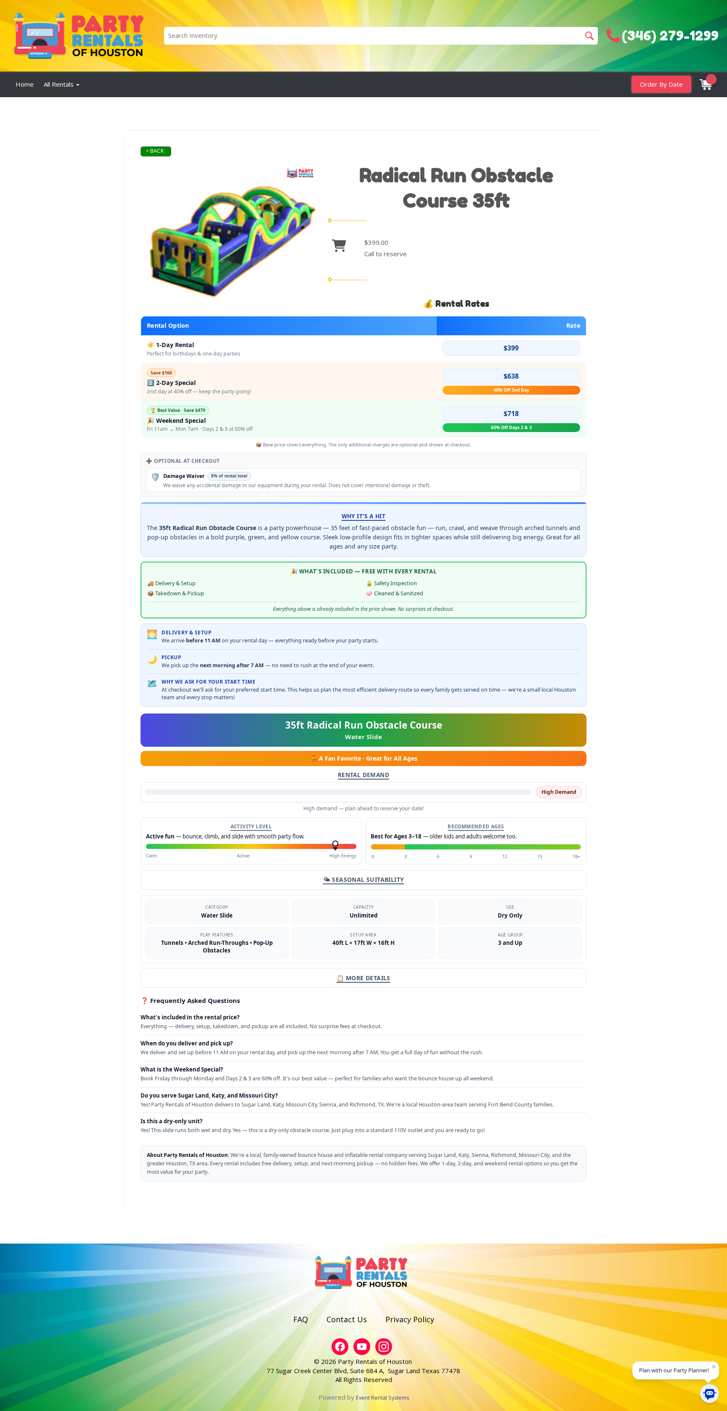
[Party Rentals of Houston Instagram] (383, 1346)
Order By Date (661, 84)
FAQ (300, 1319)
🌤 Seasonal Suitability (363, 879)
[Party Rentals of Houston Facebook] (340, 1346)
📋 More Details (363, 978)
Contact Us (346, 1319)
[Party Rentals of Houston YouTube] (361, 1346)
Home (25, 84)
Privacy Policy (409, 1319)
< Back (155, 151)
